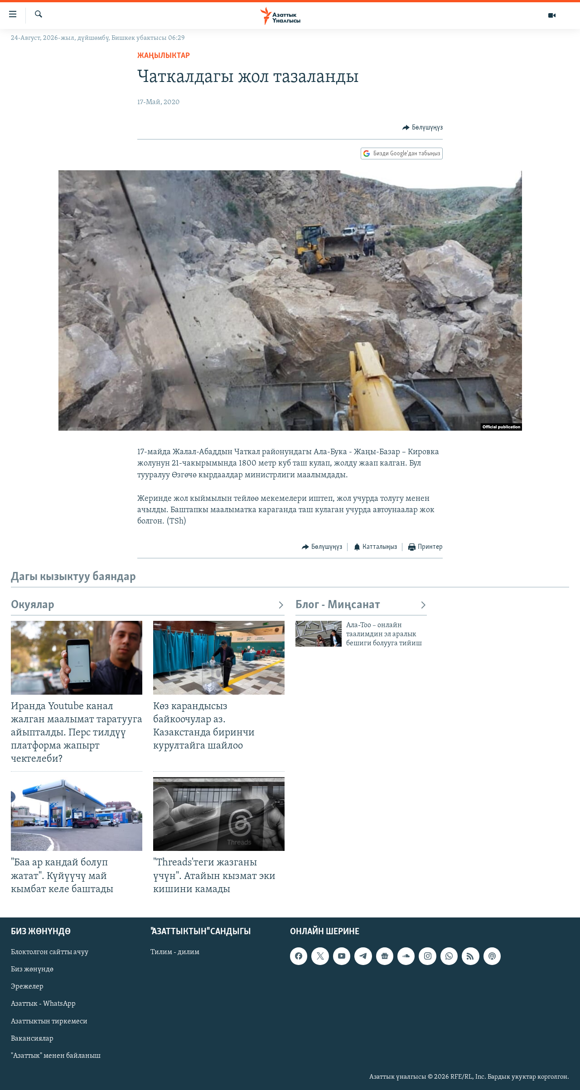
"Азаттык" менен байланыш (56, 1055)
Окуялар (32, 605)
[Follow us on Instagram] (427, 956)
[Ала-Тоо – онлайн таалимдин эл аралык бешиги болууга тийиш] (318, 634)
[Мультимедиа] (552, 15)
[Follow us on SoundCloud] (406, 956)
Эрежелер (27, 986)
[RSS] (470, 956)
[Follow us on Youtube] (341, 956)
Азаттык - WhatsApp (43, 1004)
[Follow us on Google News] (384, 956)
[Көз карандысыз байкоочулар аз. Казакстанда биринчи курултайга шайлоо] (219, 658)
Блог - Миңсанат (337, 605)
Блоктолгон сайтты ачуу (49, 952)
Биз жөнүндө (32, 969)
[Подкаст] (492, 956)
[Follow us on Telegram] (363, 956)
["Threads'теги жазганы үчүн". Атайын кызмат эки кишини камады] (219, 814)
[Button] (422, 128)
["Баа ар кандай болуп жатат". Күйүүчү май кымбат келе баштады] (76, 814)
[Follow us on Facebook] (298, 956)
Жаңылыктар (163, 56)
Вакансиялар (32, 1038)
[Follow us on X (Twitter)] (320, 956)
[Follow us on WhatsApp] (449, 956)
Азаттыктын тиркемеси (49, 1021)
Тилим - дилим (174, 952)
